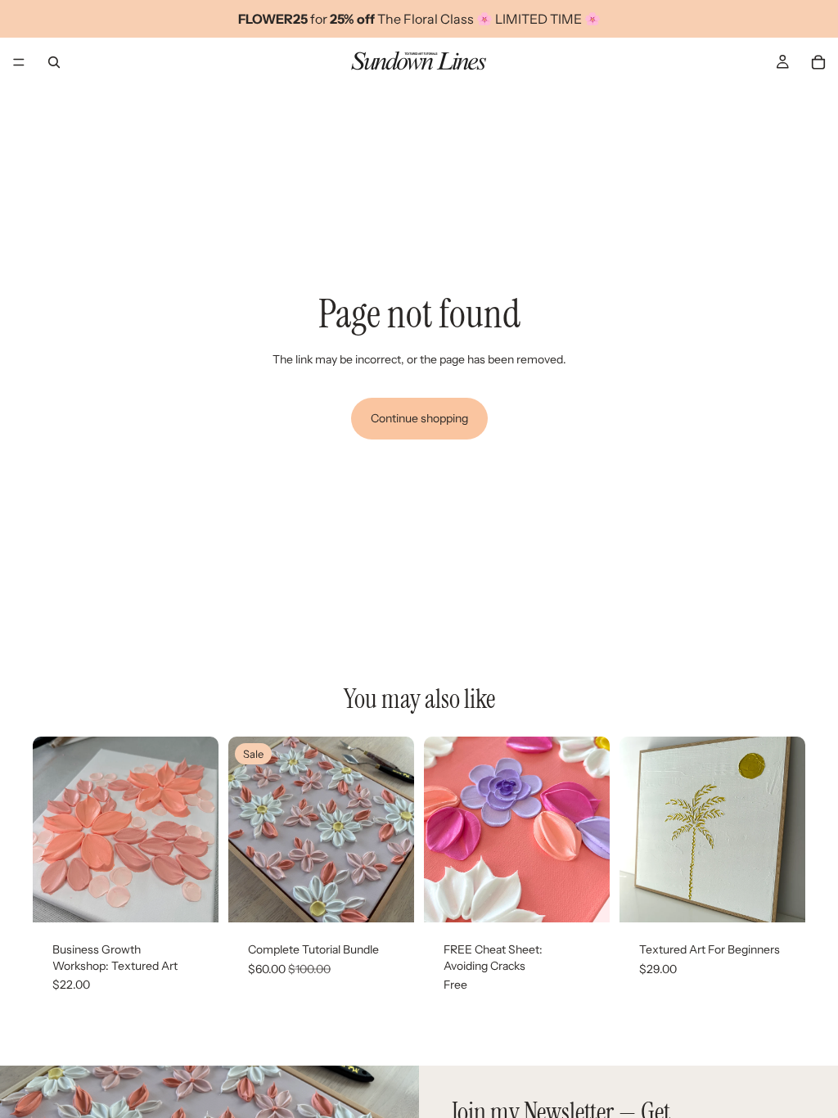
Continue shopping (419, 418)
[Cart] (818, 62)
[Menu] (19, 62)
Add (207, 897)
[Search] (54, 62)
